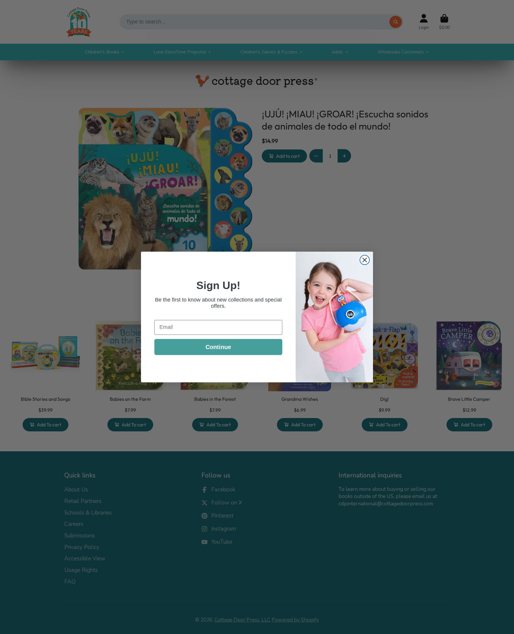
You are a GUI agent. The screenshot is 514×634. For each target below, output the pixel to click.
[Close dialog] (364, 260)
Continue (218, 347)
